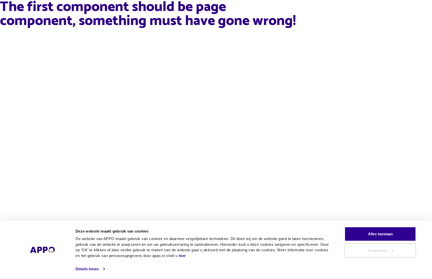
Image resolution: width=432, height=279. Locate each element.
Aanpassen (377, 250)
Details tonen (87, 269)
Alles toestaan (380, 234)
